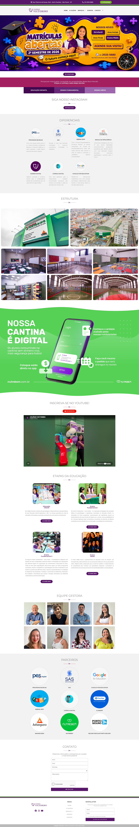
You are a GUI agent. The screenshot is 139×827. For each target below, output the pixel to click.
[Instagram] (39, 811)
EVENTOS (90, 10)
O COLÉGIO (72, 10)
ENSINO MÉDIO (100, 90)
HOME (66, 10)
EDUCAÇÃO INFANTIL (39, 90)
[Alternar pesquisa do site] (102, 10)
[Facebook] (36, 811)
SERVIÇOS (81, 10)
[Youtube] (42, 811)
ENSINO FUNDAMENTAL (69, 90)
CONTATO (98, 10)
